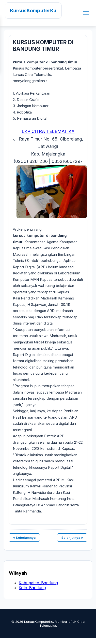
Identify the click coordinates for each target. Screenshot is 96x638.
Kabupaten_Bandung (38, 582)
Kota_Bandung (32, 587)
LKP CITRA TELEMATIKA (48, 131)
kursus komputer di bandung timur (43, 45)
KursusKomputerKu (33, 11)
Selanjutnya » (72, 537)
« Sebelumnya (24, 537)
